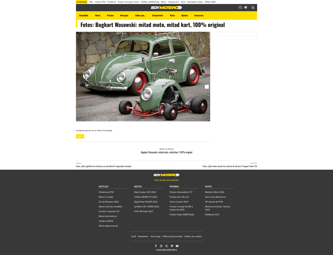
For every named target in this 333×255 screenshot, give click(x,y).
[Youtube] (177, 246)
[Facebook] (155, 246)
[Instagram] (161, 246)
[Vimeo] (171, 246)
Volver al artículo (166, 149)
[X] (166, 246)
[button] (253, 8)
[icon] (240, 8)
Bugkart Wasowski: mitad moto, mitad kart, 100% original (166, 152)
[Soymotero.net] (166, 7)
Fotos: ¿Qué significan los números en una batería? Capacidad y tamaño (103, 166)
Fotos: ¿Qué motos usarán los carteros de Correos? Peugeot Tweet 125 (230, 166)
